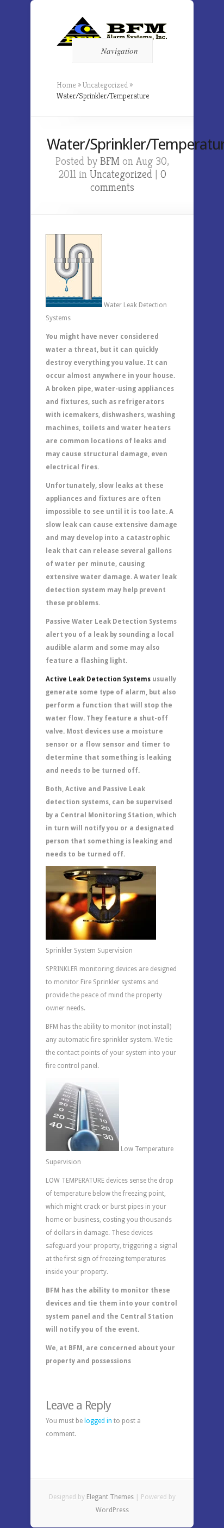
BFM (110, 161)
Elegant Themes (110, 1497)
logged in (98, 1421)
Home (66, 85)
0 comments (128, 180)
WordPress (112, 1510)
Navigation (119, 50)
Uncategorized (105, 85)
